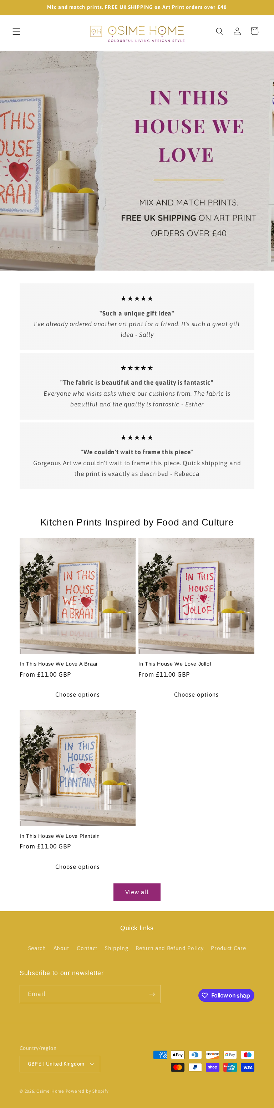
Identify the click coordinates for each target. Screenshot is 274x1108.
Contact (87, 948)
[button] (16, 31)
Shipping (116, 948)
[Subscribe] (152, 994)
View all (137, 892)
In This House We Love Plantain (60, 836)
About (61, 948)
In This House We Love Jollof (174, 664)
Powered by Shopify (87, 1091)
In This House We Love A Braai (58, 664)
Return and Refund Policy (169, 948)
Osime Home (50, 1091)
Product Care (228, 948)
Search (37, 948)
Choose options (77, 694)
